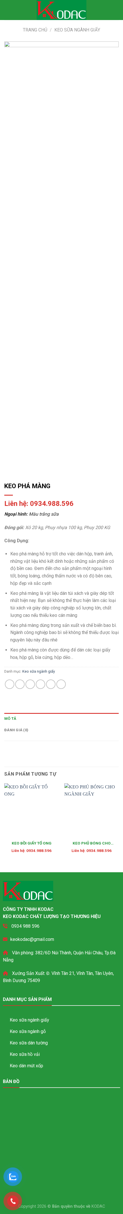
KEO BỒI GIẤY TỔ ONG (31, 843)
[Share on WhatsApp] (9, 684)
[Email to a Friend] (40, 684)
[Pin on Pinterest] (50, 684)
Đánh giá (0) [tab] (16, 730)
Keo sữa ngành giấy (77, 30)
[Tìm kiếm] (116, 10)
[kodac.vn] (61, 10)
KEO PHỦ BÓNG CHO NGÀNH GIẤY (92, 843)
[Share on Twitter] (30, 684)
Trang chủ (35, 30)
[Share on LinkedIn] (61, 684)
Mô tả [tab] (10, 718)
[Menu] (7, 10)
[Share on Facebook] (20, 684)
